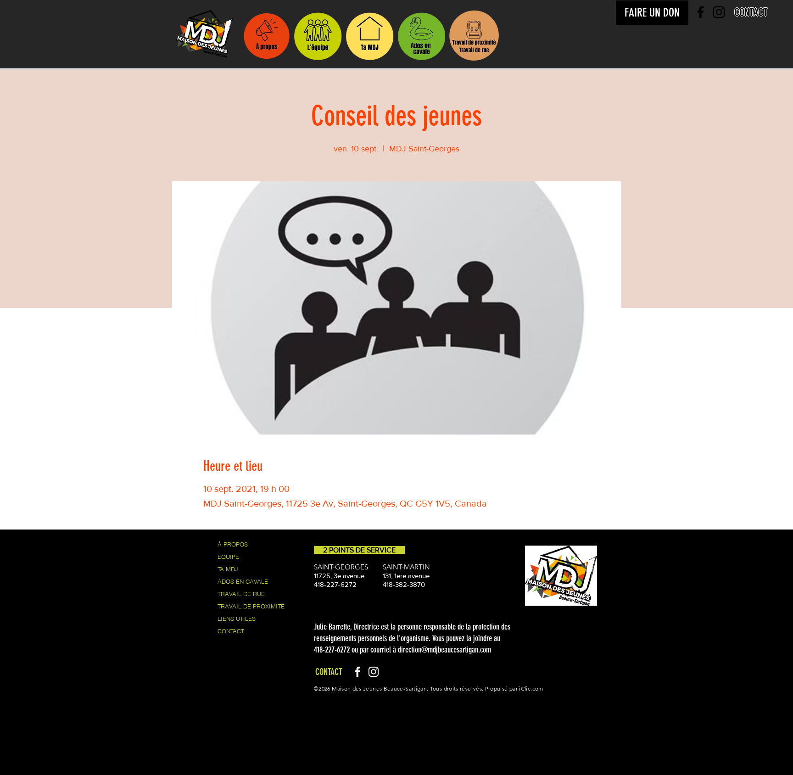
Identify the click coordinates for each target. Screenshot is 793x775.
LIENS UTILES (237, 618)
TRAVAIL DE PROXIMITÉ (251, 606)
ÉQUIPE (228, 556)
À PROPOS (233, 544)
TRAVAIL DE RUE (241, 593)
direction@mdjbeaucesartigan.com (444, 650)
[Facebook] (357, 672)
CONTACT (231, 631)
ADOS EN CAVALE (243, 581)
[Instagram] (373, 672)
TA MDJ (228, 569)
